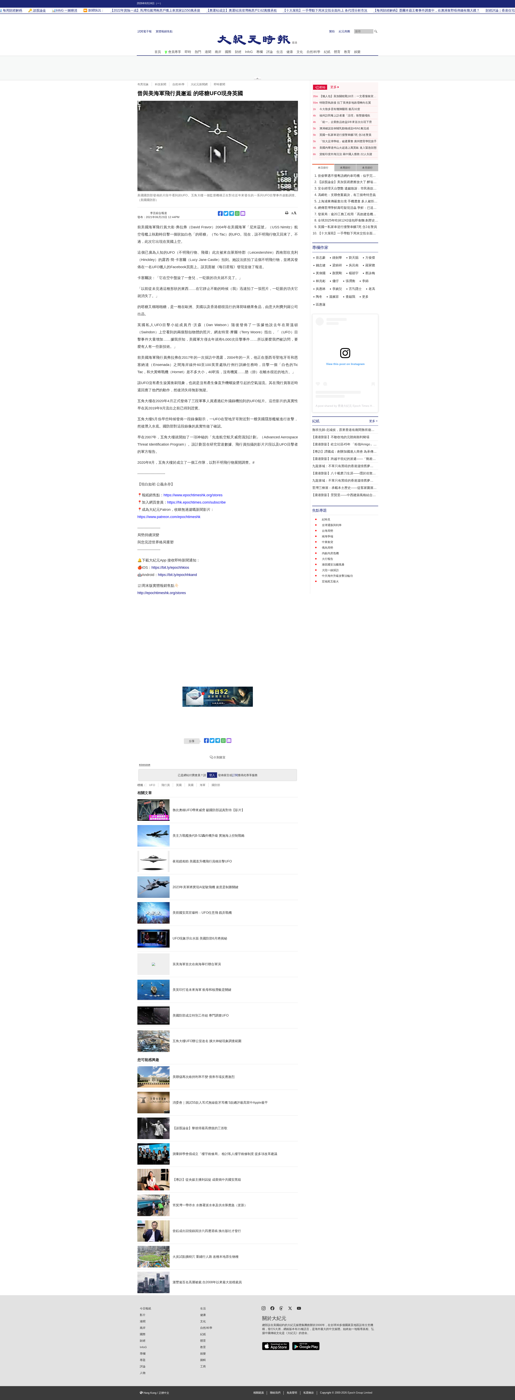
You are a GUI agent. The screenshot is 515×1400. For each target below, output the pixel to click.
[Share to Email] (242, 213)
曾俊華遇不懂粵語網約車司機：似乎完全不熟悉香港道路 (347, 176)
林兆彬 (320, 281)
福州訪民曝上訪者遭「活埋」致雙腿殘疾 (344, 115)
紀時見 (326, 519)
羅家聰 (370, 265)
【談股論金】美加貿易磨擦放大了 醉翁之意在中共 (347, 182)
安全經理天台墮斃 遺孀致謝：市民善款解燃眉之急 (347, 189)
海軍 (202, 785)
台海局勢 (327, 530)
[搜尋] (375, 31)
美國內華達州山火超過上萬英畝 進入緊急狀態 (348, 147)
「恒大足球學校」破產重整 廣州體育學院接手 (348, 141)
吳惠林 (320, 289)
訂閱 (235, 775)
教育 (347, 52)
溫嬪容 (334, 296)
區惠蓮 (320, 304)
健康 (289, 52)
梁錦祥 (337, 265)
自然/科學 (313, 52)
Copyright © (327, 1392)
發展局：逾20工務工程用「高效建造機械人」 (347, 214)
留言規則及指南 (144, 765)
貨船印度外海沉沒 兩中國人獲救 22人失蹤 (345, 154)
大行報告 (327, 558)
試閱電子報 (145, 31)
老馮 (372, 289)
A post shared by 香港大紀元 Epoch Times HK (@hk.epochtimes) (357, 405)
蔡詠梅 (370, 273)
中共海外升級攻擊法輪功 (337, 575)
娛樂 (357, 52)
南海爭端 (327, 536)
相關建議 (258, 1392)
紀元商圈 (344, 31)
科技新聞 (160, 84)
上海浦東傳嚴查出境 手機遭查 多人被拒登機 (347, 202)
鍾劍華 (337, 257)
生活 (279, 52)
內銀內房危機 (330, 553)
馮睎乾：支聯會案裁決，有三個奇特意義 (347, 195)
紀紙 (327, 52)
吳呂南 (353, 265)
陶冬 (319, 296)
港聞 (208, 52)
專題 (142, 1360)
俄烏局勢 (327, 547)
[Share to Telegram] (231, 213)
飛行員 (165, 785)
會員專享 (174, 52)
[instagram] (264, 1308)
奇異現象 (143, 84)
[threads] (281, 1308)
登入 (212, 775)
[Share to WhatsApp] (237, 213)
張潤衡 (350, 281)
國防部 (216, 785)
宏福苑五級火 (330, 581)
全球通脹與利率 (332, 525)
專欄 (259, 52)
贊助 (332, 31)
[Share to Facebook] (220, 213)
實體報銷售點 (164, 31)
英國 (179, 785)
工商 (203, 1366)
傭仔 (335, 281)
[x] (290, 1308)
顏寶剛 (337, 273)
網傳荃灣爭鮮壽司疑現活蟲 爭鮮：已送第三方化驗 (347, 208)
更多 (365, 296)
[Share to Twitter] (226, 213)
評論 (269, 52)
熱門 (198, 52)
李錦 (365, 281)
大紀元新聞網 (199, 84)
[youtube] (299, 1308)
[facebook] (272, 1308)
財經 (238, 52)
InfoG (249, 52)
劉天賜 (353, 257)
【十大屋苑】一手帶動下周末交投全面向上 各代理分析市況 (347, 234)
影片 (142, 1315)
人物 (142, 1372)
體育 (337, 52)
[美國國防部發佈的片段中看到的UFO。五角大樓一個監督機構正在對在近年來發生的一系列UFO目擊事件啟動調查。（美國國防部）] (217, 146)
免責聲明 (292, 1392)
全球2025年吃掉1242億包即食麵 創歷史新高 (348, 221)
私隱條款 (308, 1392)
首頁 (157, 52)
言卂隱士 (355, 289)
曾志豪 (320, 257)
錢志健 (320, 265)
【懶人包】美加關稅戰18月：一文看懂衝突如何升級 (347, 96)
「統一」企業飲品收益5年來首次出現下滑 (345, 122)
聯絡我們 (275, 1392)
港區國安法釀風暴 (333, 564)
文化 (300, 52)
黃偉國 (320, 273)
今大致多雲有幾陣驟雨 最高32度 (339, 109)
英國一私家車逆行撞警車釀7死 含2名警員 (345, 134)
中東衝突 (327, 542)
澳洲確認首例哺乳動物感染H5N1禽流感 (344, 128)
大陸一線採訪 (330, 570)
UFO (152, 785)
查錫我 (350, 296)
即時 (188, 52)
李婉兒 (337, 289)
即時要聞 (219, 84)
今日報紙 (145, 1308)
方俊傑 (370, 257)
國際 (228, 52)
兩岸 (218, 52)
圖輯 (203, 1360)
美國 (191, 785)
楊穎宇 (353, 273)
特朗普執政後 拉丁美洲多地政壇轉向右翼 (345, 102)
